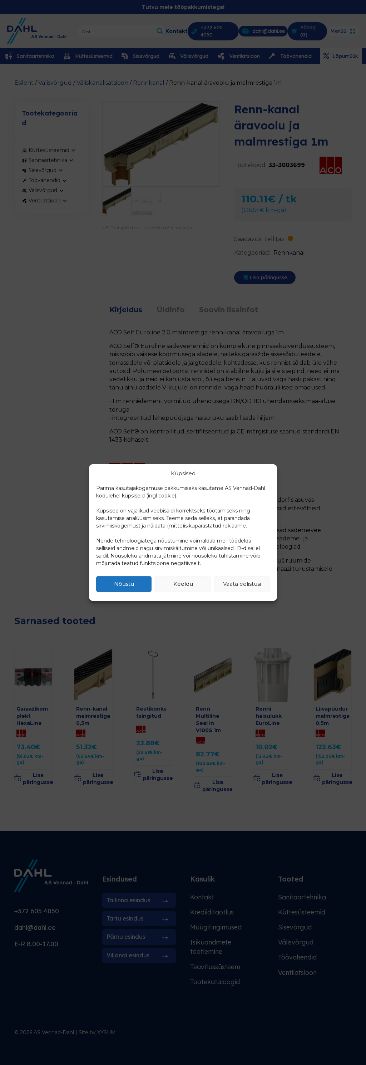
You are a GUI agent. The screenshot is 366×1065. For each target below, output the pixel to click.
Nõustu (124, 583)
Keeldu (183, 583)
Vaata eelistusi (242, 583)
